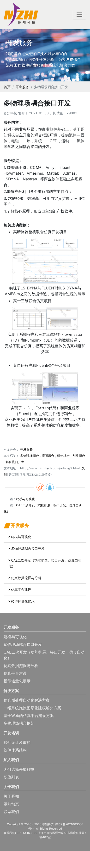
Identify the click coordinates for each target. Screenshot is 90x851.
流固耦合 (48, 456)
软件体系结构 (15, 750)
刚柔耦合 (78, 456)
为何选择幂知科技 (19, 769)
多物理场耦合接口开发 (28, 548)
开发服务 (22, 87)
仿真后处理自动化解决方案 (27, 700)
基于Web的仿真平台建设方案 (29, 715)
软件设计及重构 (17, 742)
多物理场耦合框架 (19, 723)
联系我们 (11, 811)
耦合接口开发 (15, 462)
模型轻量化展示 (23, 601)
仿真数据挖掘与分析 (26, 578)
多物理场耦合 (29, 456)
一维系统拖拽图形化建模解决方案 (32, 707)
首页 (7, 87)
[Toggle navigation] (79, 14)
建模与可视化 (25, 499)
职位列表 (11, 777)
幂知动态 (11, 804)
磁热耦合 (63, 456)
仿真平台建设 (21, 590)
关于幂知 (11, 796)
